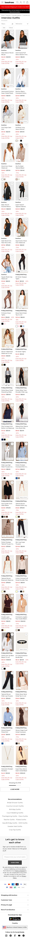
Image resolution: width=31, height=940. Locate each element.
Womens (8, 15)
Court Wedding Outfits (15, 813)
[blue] (17, 478)
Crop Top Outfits (15, 830)
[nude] (5, 324)
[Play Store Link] (15, 919)
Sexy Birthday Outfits (9, 823)
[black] (17, 66)
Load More (14, 789)
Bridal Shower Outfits (15, 802)
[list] (15, 7)
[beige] (17, 630)
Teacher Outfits (9, 819)
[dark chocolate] (17, 743)
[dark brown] (21, 326)
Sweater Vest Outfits (15, 826)
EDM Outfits (23, 823)
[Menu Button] (2, 2)
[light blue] (19, 591)
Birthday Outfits (15, 809)
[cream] (19, 66)
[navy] (2, 439)
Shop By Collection (16, 15)
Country (15, 923)
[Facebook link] (15, 936)
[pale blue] (23, 326)
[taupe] (5, 179)
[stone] (17, 141)
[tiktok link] (23, 936)
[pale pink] (19, 326)
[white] (17, 326)
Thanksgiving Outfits (9, 816)
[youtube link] (19, 936)
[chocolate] (7, 517)
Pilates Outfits (21, 819)
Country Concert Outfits (15, 806)
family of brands (20, 871)
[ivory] (19, 141)
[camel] (17, 179)
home (2, 15)
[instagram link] (6, 936)
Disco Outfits (23, 816)
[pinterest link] (11, 936)
